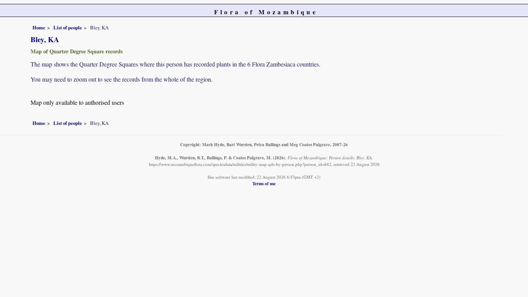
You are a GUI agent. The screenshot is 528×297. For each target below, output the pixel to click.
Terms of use (264, 183)
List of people (67, 27)
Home (38, 27)
